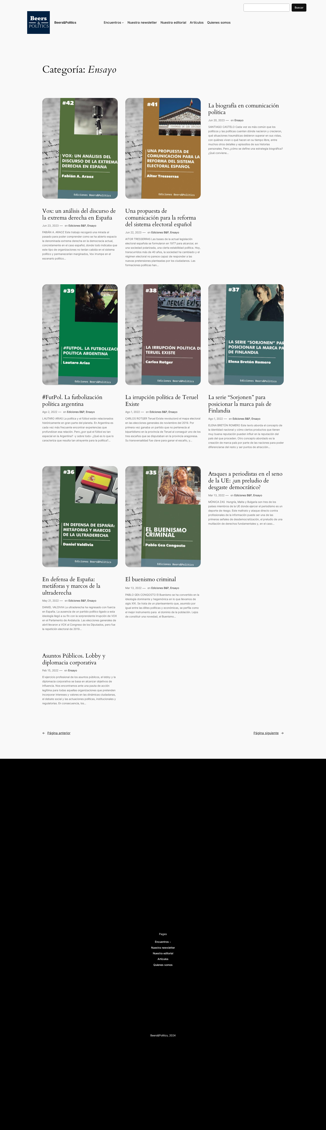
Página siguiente (269, 733)
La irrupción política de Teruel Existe (161, 401)
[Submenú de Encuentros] (123, 22)
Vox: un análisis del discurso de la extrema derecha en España (79, 214)
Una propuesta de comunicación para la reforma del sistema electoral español (160, 218)
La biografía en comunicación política (243, 109)
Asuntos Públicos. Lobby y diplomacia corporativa (73, 659)
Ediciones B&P (77, 225)
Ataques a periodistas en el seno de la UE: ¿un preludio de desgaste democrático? (245, 481)
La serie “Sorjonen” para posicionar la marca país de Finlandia (239, 404)
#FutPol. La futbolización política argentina (72, 401)
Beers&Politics (65, 22)
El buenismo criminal (150, 579)
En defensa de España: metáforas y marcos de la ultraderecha (71, 586)
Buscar (299, 7)
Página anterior (56, 733)
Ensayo (91, 225)
